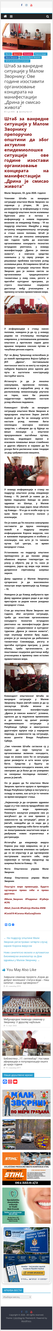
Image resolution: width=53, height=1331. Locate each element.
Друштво (17, 54)
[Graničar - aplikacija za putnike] (26, 1255)
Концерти (28, 54)
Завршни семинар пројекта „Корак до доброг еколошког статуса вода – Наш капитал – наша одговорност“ (26, 979)
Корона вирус (40, 54)
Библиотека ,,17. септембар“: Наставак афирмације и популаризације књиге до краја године (26, 1061)
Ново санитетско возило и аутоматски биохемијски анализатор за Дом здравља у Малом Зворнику (26, 956)
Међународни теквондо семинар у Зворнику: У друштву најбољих (24, 1021)
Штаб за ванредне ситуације (17, 61)
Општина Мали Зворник (30, 57)
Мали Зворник (11, 57)
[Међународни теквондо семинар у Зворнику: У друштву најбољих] (26, 992)
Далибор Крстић (25, 112)
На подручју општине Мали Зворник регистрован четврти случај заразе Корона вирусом (25, 941)
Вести (8, 54)
